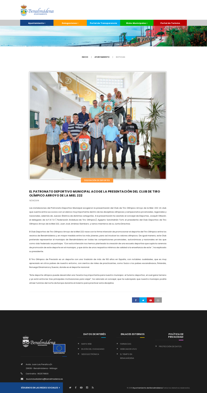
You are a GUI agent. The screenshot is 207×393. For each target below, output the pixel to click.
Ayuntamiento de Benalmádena (147, 388)
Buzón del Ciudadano (92, 349)
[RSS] (93, 387)
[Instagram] (87, 387)
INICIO (85, 57)
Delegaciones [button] (69, 23)
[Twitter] (70, 387)
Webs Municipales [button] (136, 23)
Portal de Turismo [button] (170, 23)
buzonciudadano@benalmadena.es (44, 379)
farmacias (125, 343)
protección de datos (170, 346)
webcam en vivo (128, 349)
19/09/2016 (34, 200)
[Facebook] (75, 387)
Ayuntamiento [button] (36, 23)
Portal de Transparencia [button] (103, 23)
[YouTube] (81, 387)
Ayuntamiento (102, 57)
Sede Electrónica (90, 354)
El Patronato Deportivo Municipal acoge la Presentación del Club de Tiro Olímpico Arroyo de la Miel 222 (94, 193)
